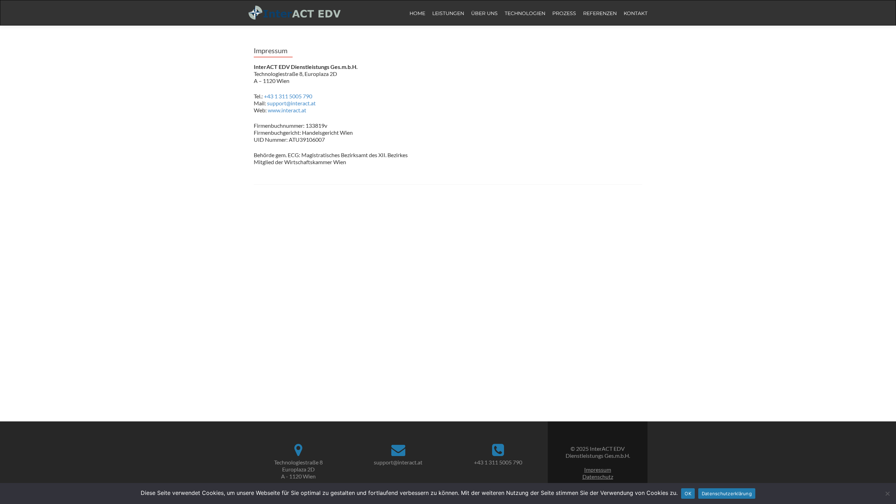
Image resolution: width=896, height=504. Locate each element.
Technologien (525, 13)
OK (688, 493)
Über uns (484, 13)
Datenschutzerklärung (727, 493)
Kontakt (636, 13)
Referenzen (600, 13)
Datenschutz (597, 476)
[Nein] (887, 493)
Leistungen (448, 13)
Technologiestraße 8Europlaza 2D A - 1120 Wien (298, 469)
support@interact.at (291, 103)
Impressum (597, 469)
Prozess (564, 13)
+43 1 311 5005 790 (288, 96)
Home (417, 13)
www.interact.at (287, 110)
